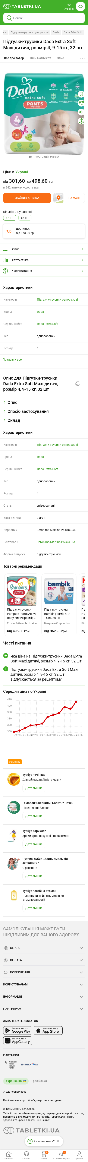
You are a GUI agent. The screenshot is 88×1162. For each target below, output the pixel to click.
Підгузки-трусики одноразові (29, 32)
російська (40, 1081)
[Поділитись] (81, 112)
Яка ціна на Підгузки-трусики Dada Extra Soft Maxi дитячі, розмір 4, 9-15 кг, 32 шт (46, 658)
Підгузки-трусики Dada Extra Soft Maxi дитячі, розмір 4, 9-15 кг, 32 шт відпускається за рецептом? (44, 674)
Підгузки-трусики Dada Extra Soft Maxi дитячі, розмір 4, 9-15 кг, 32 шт (43, 44)
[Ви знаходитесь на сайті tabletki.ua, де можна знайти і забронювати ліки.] (22, 6)
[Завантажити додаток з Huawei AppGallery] (17, 1040)
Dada (56, 32)
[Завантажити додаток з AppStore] (48, 1030)
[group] (44, 180)
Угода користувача (14, 1091)
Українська (14, 1081)
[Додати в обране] (81, 94)
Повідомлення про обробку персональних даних (33, 1100)
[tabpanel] (44, 404)
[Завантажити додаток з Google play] (17, 1030)
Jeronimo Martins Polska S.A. (56, 542)
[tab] (14, 58)
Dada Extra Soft (72, 32)
